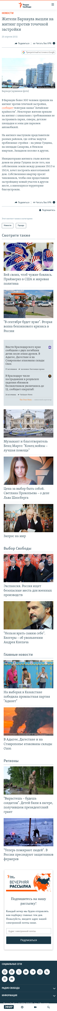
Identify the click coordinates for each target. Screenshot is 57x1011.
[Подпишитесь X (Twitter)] (19, 972)
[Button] (22, 44)
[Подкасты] (5, 979)
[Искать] (48, 1007)
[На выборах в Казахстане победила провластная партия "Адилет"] (28, 674)
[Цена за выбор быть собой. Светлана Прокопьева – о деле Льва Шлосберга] (28, 471)
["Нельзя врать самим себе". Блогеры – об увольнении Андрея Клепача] (28, 615)
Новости (8, 13)
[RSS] (47, 972)
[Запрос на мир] (28, 518)
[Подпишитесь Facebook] (12, 972)
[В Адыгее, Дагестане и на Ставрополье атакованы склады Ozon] (28, 721)
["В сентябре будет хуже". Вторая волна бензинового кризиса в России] (28, 304)
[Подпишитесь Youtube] (26, 972)
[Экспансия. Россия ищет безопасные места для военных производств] (28, 568)
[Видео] (35, 1007)
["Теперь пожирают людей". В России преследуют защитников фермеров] (28, 832)
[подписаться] (12, 979)
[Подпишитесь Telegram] (33, 972)
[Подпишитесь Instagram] (40, 972)
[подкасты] (22, 1007)
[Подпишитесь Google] (5, 972)
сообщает (8, 108)
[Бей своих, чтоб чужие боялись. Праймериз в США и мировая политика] (28, 257)
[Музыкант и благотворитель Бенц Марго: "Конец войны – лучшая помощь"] (28, 423)
